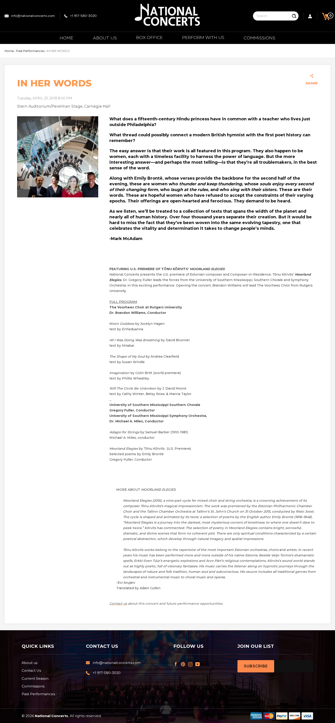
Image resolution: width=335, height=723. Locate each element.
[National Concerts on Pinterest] (184, 664)
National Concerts (51, 716)
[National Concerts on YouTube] (198, 664)
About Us (105, 38)
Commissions (33, 686)
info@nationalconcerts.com (33, 16)
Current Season (35, 678)
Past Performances (30, 51)
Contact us (118, 604)
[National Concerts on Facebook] (176, 664)
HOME (66, 38)
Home (9, 51)
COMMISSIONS (259, 38)
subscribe (256, 666)
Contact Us (31, 670)
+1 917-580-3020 (83, 16)
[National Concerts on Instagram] (191, 664)
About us (29, 663)
